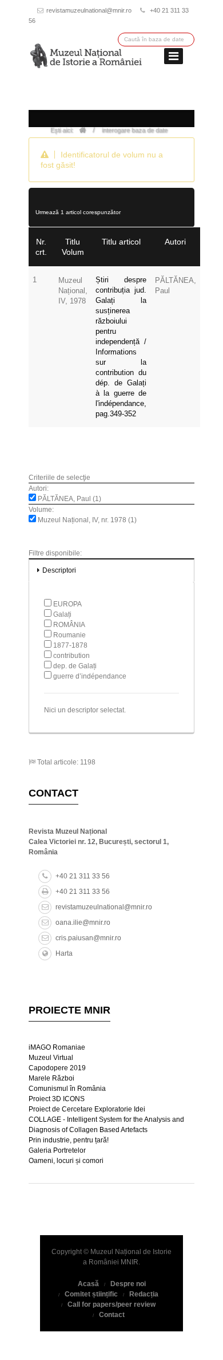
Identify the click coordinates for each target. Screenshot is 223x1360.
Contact (112, 1315)
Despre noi (128, 1284)
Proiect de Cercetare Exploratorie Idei (87, 1109)
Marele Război (51, 1078)
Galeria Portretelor (57, 1150)
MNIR (129, 1262)
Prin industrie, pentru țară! (69, 1140)
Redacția (143, 1294)
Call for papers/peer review (111, 1304)
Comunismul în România (67, 1089)
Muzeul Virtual (51, 1058)
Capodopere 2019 (57, 1068)
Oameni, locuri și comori (66, 1161)
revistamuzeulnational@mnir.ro (89, 10)
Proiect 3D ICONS (57, 1099)
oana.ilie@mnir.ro (82, 923)
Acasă (88, 1284)
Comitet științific (91, 1294)
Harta (64, 953)
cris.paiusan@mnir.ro (88, 938)
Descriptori (59, 570)
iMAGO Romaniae (57, 1047)
